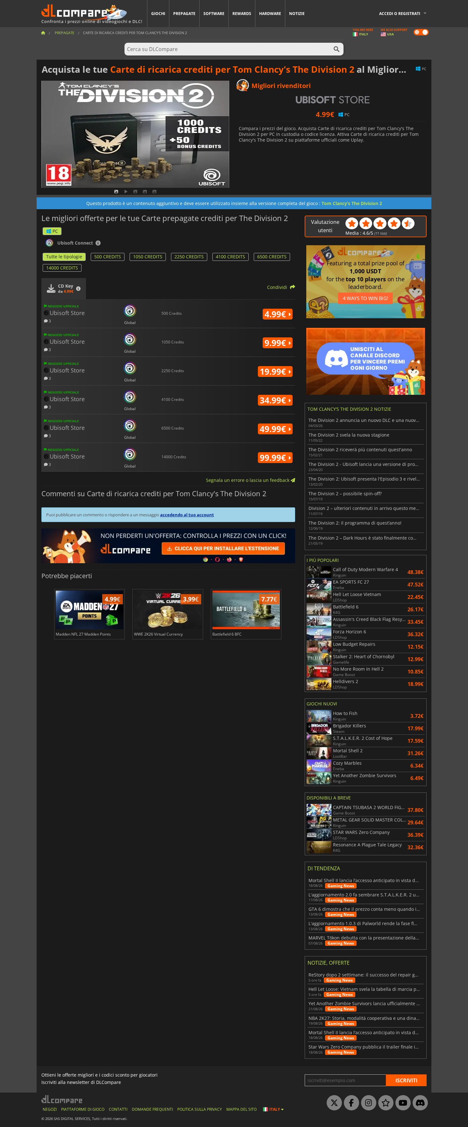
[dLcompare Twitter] (333, 1103)
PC (55, 231)
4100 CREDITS (230, 257)
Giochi (158, 13)
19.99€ (274, 371)
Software (213, 13)
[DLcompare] (62, 1099)
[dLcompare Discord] (419, 1103)
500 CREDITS (107, 257)
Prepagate (184, 13)
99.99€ (274, 457)
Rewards (241, 13)
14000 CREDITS (62, 268)
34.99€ (274, 400)
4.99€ (276, 314)
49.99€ (274, 429)
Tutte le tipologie (64, 257)
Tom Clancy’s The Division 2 (352, 203)
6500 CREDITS (272, 257)
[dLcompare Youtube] (401, 1103)
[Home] (43, 32)
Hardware (270, 13)
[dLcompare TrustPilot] (384, 1103)
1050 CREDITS (147, 257)
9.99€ (276, 342)
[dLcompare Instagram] (367, 1103)
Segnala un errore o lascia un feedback (248, 480)
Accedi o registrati (399, 13)
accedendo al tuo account (187, 515)
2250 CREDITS (189, 257)
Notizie (297, 13)
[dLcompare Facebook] (350, 1103)
